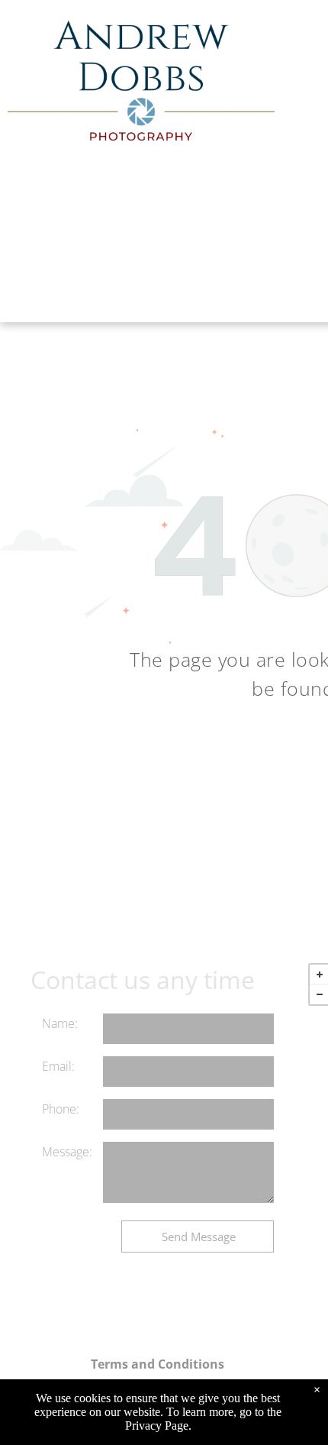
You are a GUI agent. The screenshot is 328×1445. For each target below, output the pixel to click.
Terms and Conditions (157, 1364)
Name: (60, 1023)
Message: (67, 1151)
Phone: (60, 1109)
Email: (58, 1066)
